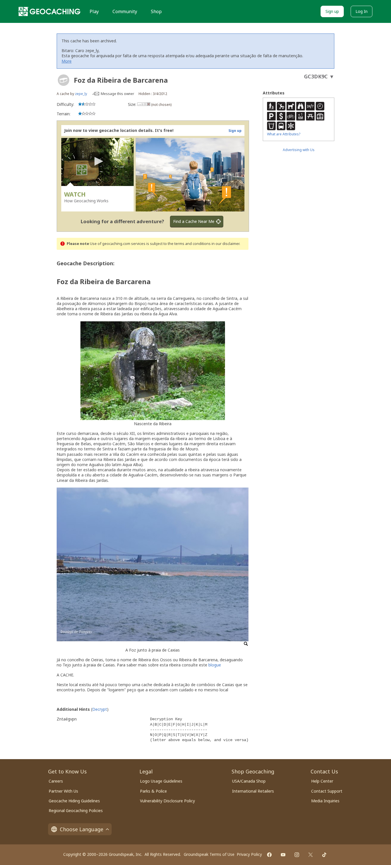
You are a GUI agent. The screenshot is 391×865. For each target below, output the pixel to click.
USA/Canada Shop (249, 781)
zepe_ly (81, 93)
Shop (156, 11)
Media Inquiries (325, 800)
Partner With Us (63, 791)
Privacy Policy (249, 854)
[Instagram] (296, 854)
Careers (56, 781)
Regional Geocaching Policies (76, 810)
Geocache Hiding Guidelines (74, 800)
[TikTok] (324, 854)
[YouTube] (283, 854)
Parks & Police (153, 791)
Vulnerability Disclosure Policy (167, 800)
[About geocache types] (63, 80)
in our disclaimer (225, 243)
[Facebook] (269, 854)
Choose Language (81, 829)
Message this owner (117, 93)
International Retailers (253, 791)
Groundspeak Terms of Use (209, 854)
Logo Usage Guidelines (161, 781)
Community (124, 11)
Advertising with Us (299, 149)
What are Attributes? (283, 134)
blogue (214, 665)
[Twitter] (310, 854)
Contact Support (326, 791)
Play (94, 11)
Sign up (332, 11)
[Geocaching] (49, 11)
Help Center (322, 781)
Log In (362, 11)
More (67, 61)
